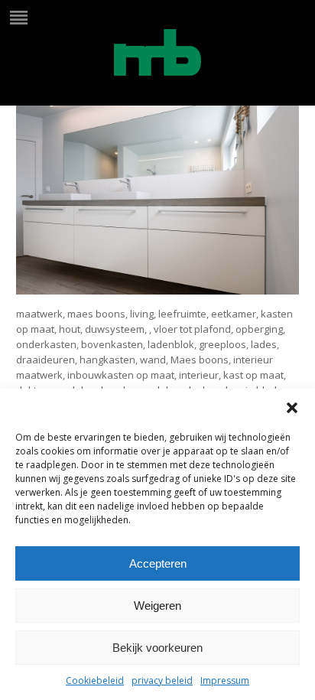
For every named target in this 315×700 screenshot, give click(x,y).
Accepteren (158, 563)
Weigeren (157, 605)
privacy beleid (162, 680)
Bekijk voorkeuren (157, 647)
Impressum (224, 680)
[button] (292, 407)
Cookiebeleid (95, 680)
